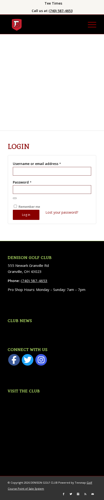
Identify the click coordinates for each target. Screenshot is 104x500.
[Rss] (85, 494)
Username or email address (37, 163)
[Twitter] (27, 360)
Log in (26, 215)
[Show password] (15, 198)
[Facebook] (14, 360)
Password (22, 182)
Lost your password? (61, 212)
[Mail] (92, 494)
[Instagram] (41, 360)
